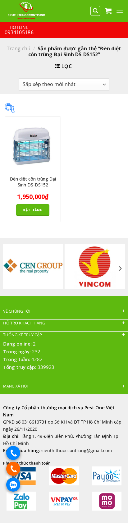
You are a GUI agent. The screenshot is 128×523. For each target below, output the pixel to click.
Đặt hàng (33, 210)
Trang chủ (18, 48)
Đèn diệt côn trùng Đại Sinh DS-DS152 (33, 181)
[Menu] (119, 10)
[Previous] (8, 268)
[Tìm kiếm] (95, 11)
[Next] (120, 268)
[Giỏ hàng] (108, 11)
